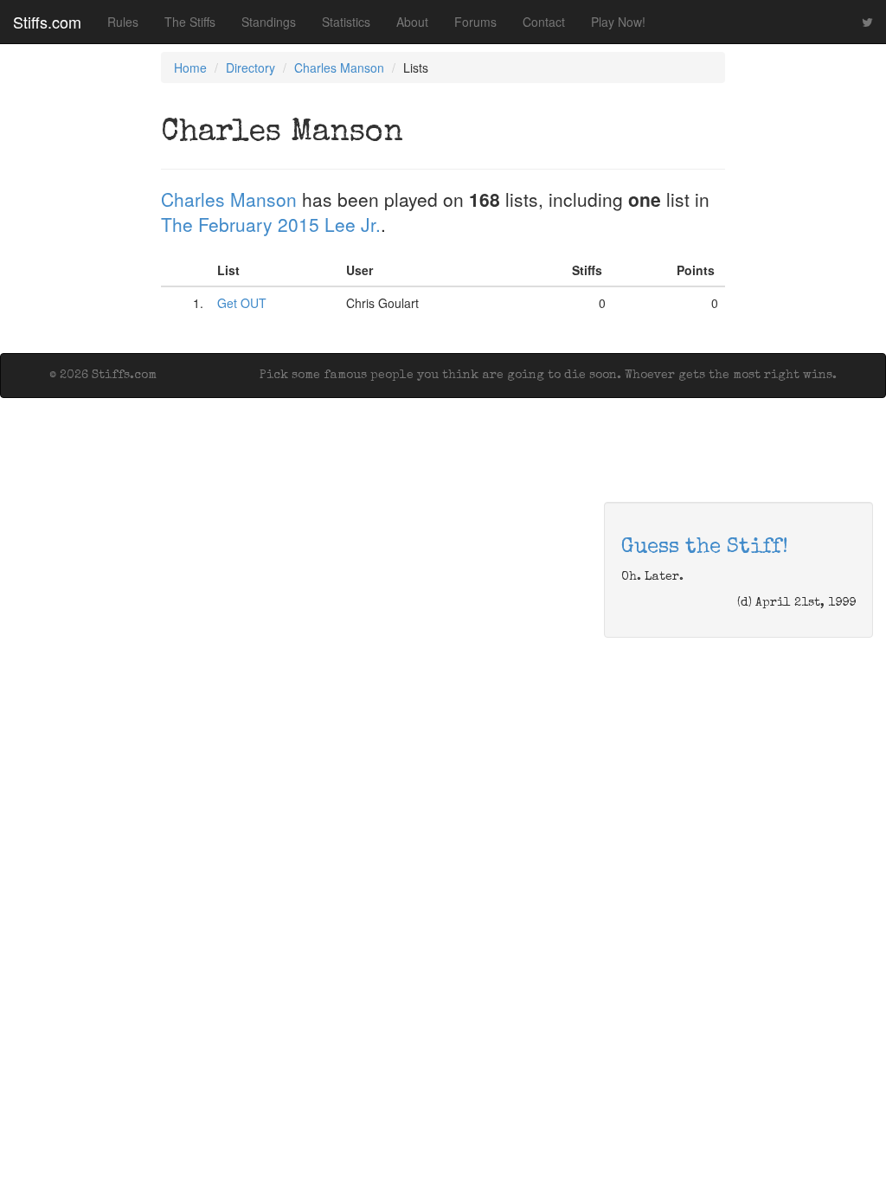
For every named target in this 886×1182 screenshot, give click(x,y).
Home (190, 67)
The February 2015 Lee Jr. (271, 224)
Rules (122, 21)
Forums (475, 21)
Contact (544, 21)
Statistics (346, 21)
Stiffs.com (47, 21)
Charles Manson (339, 67)
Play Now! (618, 21)
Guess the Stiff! (704, 547)
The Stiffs (189, 21)
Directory (250, 67)
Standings (268, 21)
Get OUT (241, 303)
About (412, 21)
